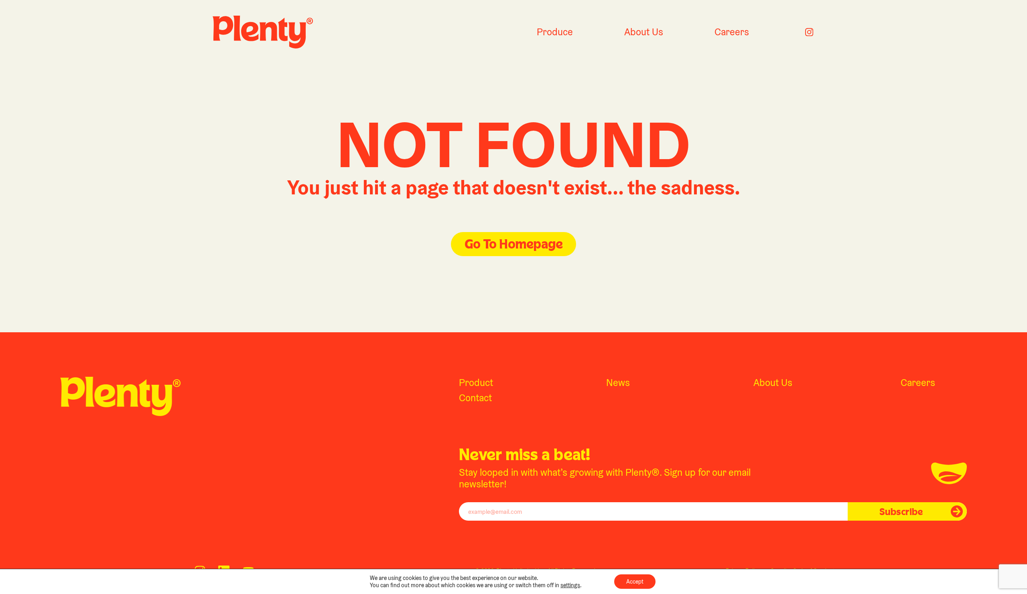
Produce (555, 32)
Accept (634, 581)
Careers (731, 32)
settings (570, 585)
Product (476, 382)
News (618, 382)
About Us (643, 32)
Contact (475, 398)
